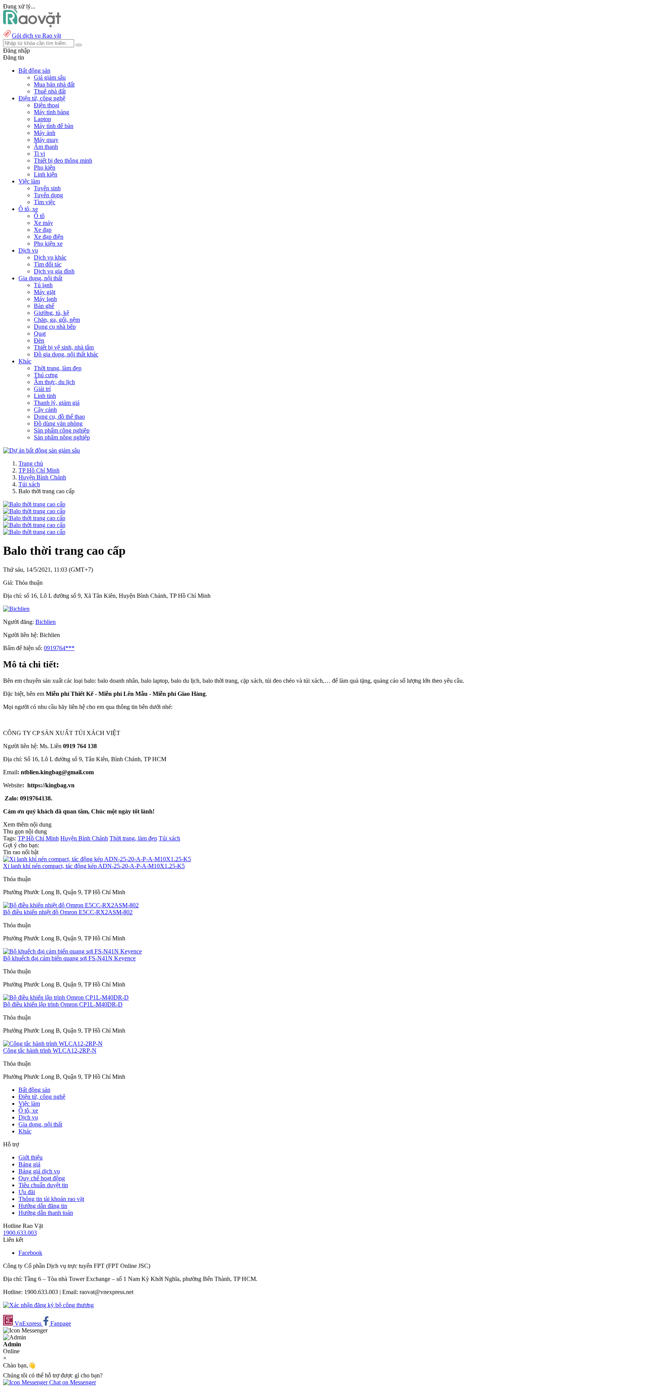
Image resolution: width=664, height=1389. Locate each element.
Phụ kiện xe (48, 243)
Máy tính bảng (51, 112)
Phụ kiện (44, 167)
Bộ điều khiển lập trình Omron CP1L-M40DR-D (63, 1004)
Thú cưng (46, 375)
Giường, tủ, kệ (51, 312)
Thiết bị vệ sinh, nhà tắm (64, 347)
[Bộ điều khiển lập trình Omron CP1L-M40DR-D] (66, 997)
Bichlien (45, 622)
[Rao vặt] (32, 25)
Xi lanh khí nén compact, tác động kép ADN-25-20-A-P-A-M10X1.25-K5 (94, 866)
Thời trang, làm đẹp (57, 368)
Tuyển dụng (48, 195)
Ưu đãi (26, 1192)
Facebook (30, 1252)
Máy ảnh (44, 133)
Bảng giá (29, 1164)
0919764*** (59, 648)
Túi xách (29, 484)
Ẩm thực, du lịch (54, 382)
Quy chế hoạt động (41, 1178)
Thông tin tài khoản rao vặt (51, 1199)
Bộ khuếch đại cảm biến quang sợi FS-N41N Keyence (69, 958)
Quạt (40, 333)
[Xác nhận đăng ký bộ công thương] (48, 1305)
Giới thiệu (30, 1157)
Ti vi (39, 153)
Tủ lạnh (43, 285)
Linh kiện (45, 174)
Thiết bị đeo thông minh (63, 160)
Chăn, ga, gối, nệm (57, 319)
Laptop (42, 119)
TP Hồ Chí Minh (39, 470)
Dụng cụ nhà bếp (55, 326)
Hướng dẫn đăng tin (42, 1206)
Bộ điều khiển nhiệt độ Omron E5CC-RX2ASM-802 (68, 912)
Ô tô (39, 216)
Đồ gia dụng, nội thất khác (66, 354)
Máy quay (46, 139)
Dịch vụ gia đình (54, 271)
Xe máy (43, 223)
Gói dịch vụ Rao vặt (36, 35)
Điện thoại (46, 105)
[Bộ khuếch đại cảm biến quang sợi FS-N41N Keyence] (72, 951)
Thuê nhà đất (50, 91)
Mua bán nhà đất (54, 84)
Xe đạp (42, 229)
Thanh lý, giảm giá (57, 402)
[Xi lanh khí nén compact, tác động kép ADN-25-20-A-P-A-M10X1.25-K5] (97, 859)
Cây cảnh (45, 409)
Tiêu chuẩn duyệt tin (43, 1185)
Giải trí (42, 389)
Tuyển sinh (47, 188)
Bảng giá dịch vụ (39, 1171)
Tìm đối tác (47, 264)
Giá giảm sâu (50, 77)
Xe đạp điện (48, 236)
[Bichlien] (16, 609)
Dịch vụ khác (50, 257)
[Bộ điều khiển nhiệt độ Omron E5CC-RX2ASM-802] (71, 905)
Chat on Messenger (72, 1382)
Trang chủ (30, 463)
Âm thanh (46, 146)
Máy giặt (44, 292)
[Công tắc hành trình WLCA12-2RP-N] (53, 1043)
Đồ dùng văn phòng (58, 423)
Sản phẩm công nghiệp (62, 430)
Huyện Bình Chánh (42, 477)
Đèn (39, 340)
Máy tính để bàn (53, 126)
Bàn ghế (44, 306)
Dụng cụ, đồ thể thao (59, 416)
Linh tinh (45, 396)
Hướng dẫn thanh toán (45, 1212)
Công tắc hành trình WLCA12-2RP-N (49, 1050)
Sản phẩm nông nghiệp (62, 437)
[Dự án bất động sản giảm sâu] (41, 450)
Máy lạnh (45, 299)
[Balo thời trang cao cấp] (34, 504)
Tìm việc (44, 202)
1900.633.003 (20, 1232)
